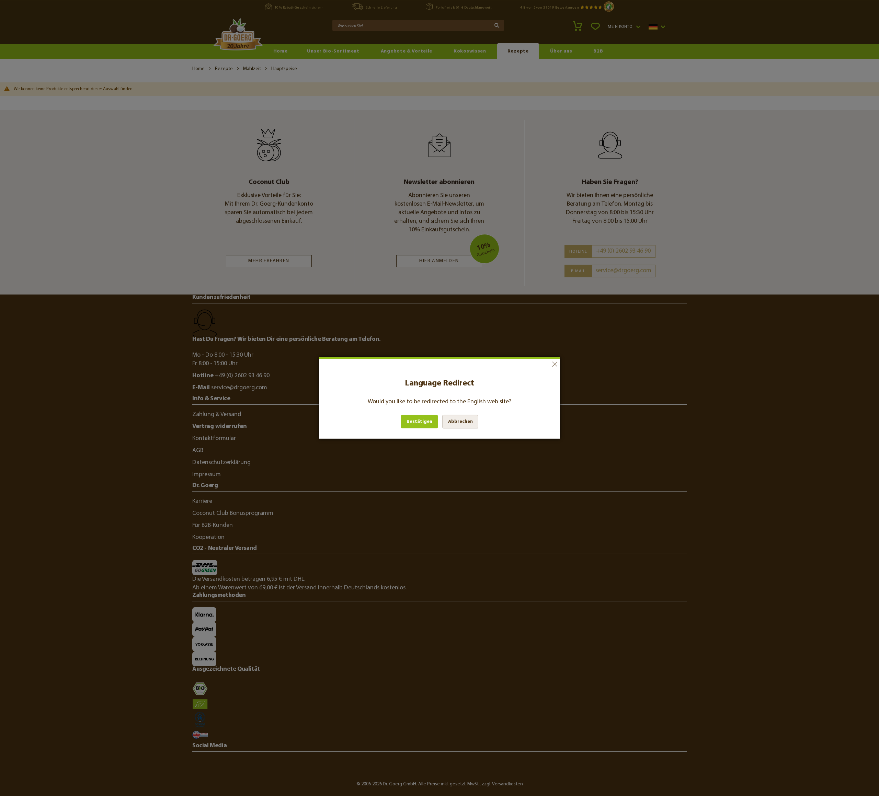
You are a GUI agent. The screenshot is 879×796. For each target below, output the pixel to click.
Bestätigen (419, 421)
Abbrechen (554, 364)
